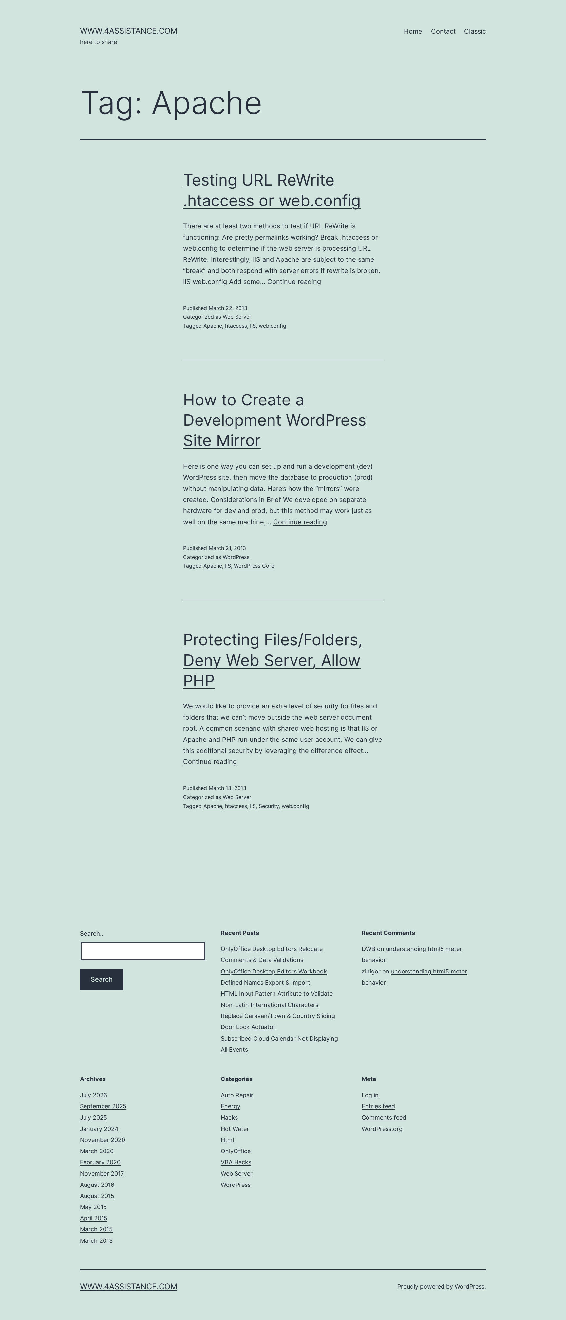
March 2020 (97, 1151)
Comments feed (384, 1117)
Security (269, 806)
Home (413, 31)
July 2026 (93, 1095)
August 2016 (97, 1184)
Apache (212, 325)
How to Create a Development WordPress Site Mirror (274, 420)
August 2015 (97, 1195)
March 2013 (96, 1240)
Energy (230, 1106)
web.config (272, 325)
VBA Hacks (236, 1162)
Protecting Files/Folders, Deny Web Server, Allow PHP (272, 660)
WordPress (236, 557)
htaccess (236, 325)
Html (227, 1139)
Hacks (229, 1117)
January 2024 (99, 1128)
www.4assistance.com (128, 31)
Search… (92, 933)
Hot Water (235, 1128)
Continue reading (294, 282)
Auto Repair (237, 1095)
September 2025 (103, 1106)
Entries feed (378, 1106)
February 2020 (100, 1162)
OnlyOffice (236, 1151)
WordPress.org (382, 1128)
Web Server (237, 316)
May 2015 (93, 1207)
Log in (370, 1095)
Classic (475, 31)
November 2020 (102, 1139)
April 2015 (93, 1218)
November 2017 (102, 1173)
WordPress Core (254, 565)
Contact (443, 31)
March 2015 (96, 1229)
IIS (253, 325)
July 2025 (93, 1117)
